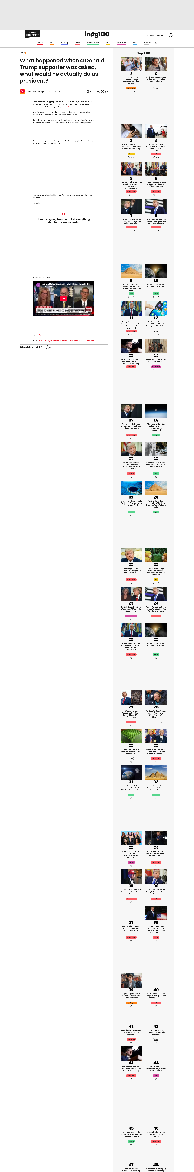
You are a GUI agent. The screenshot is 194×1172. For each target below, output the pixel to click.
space (156, 293)
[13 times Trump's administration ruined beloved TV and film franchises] (131, 697)
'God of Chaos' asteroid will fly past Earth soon (156, 285)
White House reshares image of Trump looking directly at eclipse (156, 996)
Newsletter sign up (157, 35)
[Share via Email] (106, 91)
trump (156, 937)
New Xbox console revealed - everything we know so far (131, 751)
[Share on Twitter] (102, 91)
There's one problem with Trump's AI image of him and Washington (156, 892)
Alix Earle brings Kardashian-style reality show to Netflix (156, 1069)
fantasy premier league (156, 722)
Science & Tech (93, 43)
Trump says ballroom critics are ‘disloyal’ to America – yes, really (131, 570)
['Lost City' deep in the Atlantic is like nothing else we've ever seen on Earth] (131, 1119)
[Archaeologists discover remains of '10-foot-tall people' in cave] (156, 449)
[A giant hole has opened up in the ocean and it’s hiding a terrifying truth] (131, 487)
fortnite (156, 331)
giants (156, 473)
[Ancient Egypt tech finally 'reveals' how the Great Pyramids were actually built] (131, 271)
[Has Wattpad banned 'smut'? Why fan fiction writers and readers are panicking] (131, 131)
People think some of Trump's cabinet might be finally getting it (131, 928)
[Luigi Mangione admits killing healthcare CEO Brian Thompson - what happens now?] (131, 980)
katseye (131, 862)
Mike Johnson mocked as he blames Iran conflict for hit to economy (131, 361)
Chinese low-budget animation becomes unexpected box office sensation (156, 571)
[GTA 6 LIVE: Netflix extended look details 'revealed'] (156, 1017)
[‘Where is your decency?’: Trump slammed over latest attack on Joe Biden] (156, 736)
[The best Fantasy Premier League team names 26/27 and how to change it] (156, 697)
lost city (131, 1141)
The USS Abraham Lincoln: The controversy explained (156, 1134)
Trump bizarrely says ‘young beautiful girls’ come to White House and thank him (156, 929)
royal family (131, 88)
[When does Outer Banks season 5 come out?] (156, 346)
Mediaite (38, 335)
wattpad (131, 154)
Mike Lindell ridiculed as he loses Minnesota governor (131, 1032)
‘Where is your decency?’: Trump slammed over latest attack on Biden (156, 751)
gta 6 (156, 88)
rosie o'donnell (131, 616)
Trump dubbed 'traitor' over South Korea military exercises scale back (156, 853)
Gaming (64, 43)
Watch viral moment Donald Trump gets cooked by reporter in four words (131, 466)
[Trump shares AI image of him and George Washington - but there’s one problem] (156, 876)
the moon (156, 435)
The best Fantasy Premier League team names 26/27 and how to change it (156, 714)
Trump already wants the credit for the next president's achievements (131, 185)
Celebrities (121, 43)
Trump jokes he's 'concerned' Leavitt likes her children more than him (156, 148)
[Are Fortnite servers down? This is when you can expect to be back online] (156, 308)
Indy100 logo (97, 34)
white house (131, 722)
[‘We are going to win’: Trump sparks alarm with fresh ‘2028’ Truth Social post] (131, 876)
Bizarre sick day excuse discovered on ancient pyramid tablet (156, 788)
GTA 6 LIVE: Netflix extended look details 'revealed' (156, 1032)
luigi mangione (131, 1003)
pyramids (156, 795)
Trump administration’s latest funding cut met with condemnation (156, 222)
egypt (131, 293)
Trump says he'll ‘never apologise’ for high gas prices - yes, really (131, 222)
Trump (77, 43)
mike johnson (131, 367)
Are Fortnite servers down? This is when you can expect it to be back (156, 324)
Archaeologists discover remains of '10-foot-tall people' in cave (156, 465)
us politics (131, 473)
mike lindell (131, 1039)
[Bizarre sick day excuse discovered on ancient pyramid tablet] (156, 772)
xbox (131, 758)
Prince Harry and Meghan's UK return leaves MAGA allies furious (131, 80)
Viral (108, 43)
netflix (156, 1076)
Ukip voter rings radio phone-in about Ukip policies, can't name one (66, 340)
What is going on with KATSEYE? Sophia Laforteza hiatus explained (131, 854)
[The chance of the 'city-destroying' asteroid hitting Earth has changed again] (131, 772)
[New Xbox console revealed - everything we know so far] (131, 736)
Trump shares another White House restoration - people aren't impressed (131, 325)
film (156, 579)
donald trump (156, 154)
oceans (131, 512)
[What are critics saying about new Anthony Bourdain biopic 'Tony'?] (156, 1155)
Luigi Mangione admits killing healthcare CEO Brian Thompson (131, 996)
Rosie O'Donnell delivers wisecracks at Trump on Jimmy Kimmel (131, 609)
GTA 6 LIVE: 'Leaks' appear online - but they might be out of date (156, 79)
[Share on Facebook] (98, 91)
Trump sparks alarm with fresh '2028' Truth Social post (131, 892)
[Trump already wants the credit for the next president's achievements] (131, 169)
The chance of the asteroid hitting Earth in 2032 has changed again (131, 788)
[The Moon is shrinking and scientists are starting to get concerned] (156, 410)
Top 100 (40, 43)
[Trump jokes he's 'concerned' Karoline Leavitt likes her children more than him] (156, 131)
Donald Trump (67, 107)
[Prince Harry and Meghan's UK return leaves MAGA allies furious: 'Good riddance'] (131, 63)
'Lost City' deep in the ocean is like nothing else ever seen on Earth (131, 1134)
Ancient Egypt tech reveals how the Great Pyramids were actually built (131, 287)
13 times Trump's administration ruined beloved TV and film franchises (131, 714)
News (52, 43)
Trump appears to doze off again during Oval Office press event (156, 184)
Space (131, 795)
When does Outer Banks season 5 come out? (156, 360)
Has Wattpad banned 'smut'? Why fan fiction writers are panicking (131, 147)
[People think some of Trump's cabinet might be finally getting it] (131, 913)
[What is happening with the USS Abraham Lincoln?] (156, 1119)
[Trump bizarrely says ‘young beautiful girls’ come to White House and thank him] (156, 913)
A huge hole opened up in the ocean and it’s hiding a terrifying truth (131, 503)
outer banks (156, 367)
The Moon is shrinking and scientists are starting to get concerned (156, 427)
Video (135, 43)
